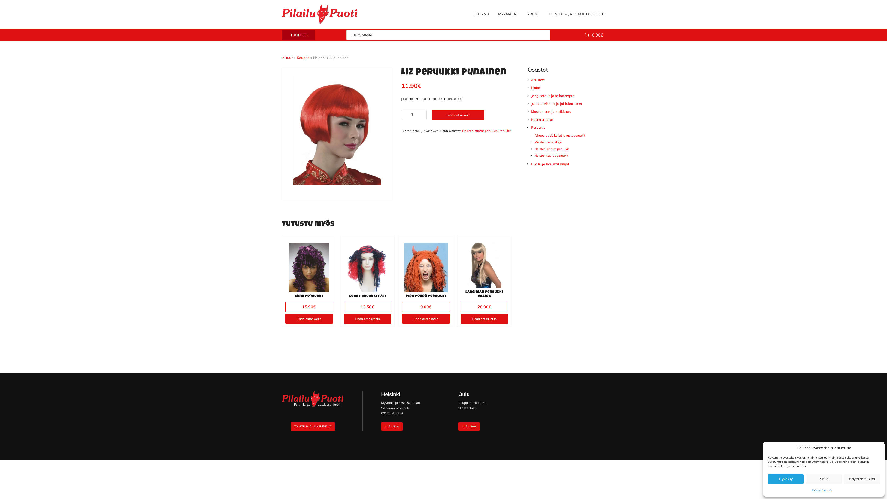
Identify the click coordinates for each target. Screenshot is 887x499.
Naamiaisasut (542, 119)
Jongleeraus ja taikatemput (552, 96)
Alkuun (287, 57)
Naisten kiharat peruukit (552, 149)
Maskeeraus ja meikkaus (551, 111)
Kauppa (303, 57)
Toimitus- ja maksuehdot (312, 426)
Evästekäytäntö (822, 490)
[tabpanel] (337, 130)
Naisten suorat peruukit (479, 131)
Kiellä (824, 479)
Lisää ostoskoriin (458, 115)
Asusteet (538, 80)
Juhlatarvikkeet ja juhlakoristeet (556, 103)
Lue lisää (392, 426)
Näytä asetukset (862, 479)
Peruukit (504, 131)
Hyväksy (786, 479)
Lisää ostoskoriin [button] (309, 319)
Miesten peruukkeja (548, 142)
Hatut (535, 87)
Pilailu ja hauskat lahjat (550, 164)
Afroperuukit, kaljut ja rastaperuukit (560, 135)
